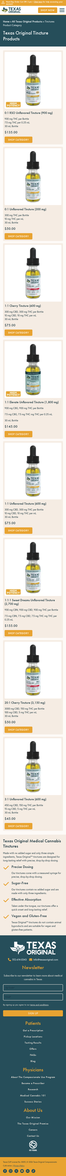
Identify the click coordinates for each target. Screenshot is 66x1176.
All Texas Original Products (27, 21)
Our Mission (33, 1117)
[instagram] (11, 1171)
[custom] (33, 1171)
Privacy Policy (19, 1165)
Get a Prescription (33, 1030)
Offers (33, 1048)
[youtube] (22, 1171)
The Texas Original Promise (33, 1123)
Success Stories (33, 1101)
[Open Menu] (62, 10)
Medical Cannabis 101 (33, 1095)
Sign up (33, 1013)
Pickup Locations (33, 1036)
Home (6, 21)
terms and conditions (39, 1004)
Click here (38, 2)
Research (33, 1089)
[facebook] (5, 1171)
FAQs (33, 1055)
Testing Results (33, 1042)
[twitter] (16, 1171)
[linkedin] (28, 1171)
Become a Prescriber (33, 1083)
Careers (33, 1129)
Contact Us (33, 1135)
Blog (33, 1061)
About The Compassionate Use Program (33, 1077)
